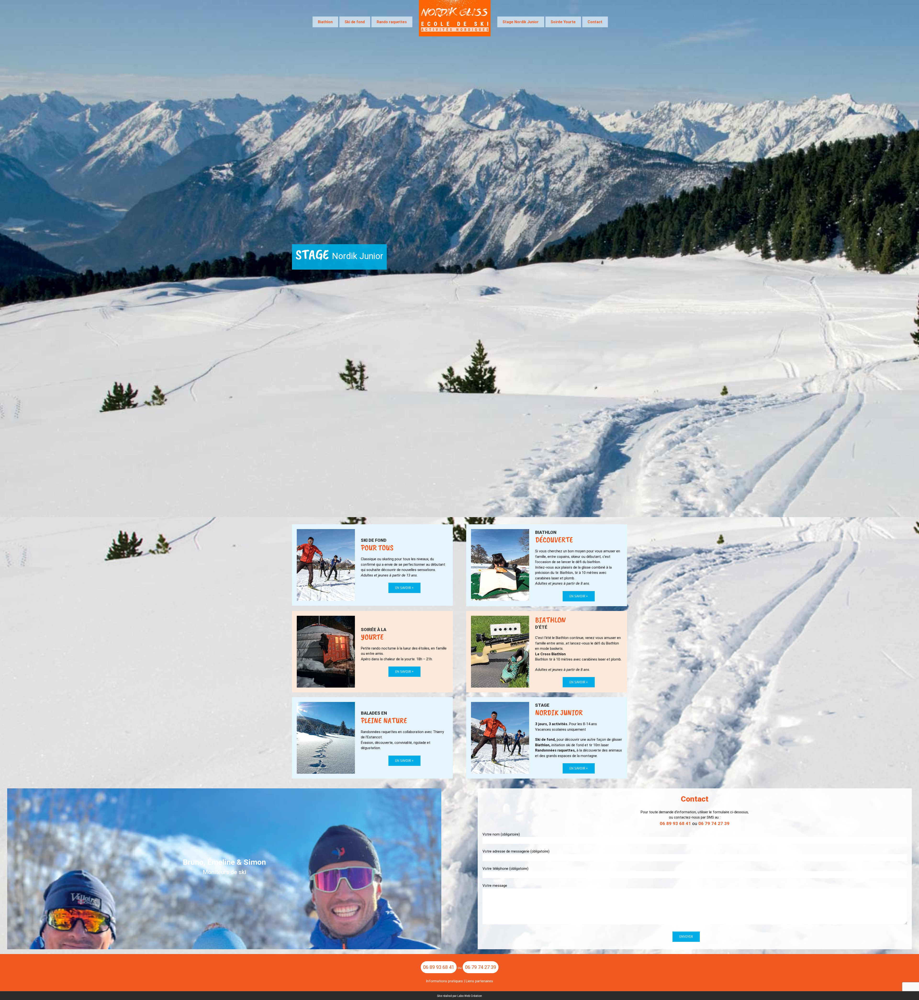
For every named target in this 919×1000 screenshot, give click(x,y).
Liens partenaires (479, 981)
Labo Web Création (469, 996)
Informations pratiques (444, 981)
